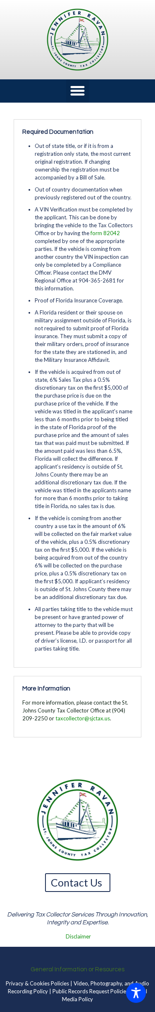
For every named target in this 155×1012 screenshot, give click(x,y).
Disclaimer (78, 936)
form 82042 (105, 233)
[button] (77, 91)
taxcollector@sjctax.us (82, 718)
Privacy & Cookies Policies (37, 983)
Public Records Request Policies (90, 991)
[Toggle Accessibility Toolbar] (136, 993)
